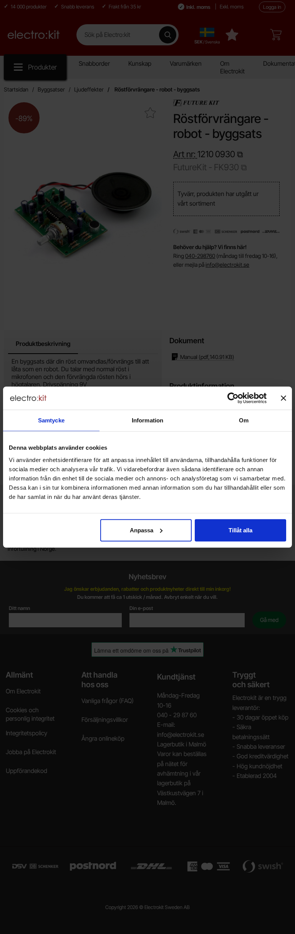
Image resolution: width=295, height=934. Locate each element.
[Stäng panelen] (283, 398)
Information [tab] (147, 420)
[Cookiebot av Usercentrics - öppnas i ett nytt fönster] (233, 398)
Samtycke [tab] (51, 420)
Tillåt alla (240, 530)
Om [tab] (244, 420)
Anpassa (141, 530)
